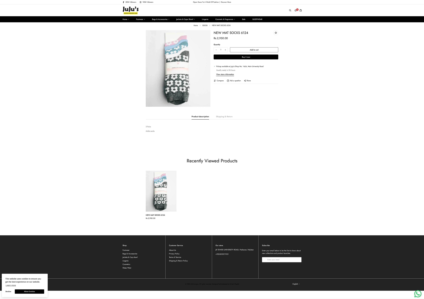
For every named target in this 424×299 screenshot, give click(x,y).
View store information (225, 74)
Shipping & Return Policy (178, 260)
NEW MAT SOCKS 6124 (155, 215)
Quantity (217, 44)
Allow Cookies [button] (29, 291)
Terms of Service (175, 257)
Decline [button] (8, 291)
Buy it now (246, 57)
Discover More (226, 2)
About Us (172, 250)
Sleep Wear (127, 268)
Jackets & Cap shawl (130, 257)
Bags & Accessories (160, 19)
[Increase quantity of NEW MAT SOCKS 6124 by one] (225, 49)
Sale (243, 19)
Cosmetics (126, 264)
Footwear (139, 19)
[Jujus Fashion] (131, 10)
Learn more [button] (11, 285)
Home (125, 19)
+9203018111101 (222, 254)
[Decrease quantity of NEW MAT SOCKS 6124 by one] (216, 49)
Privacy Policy (174, 253)
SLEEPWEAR (257, 19)
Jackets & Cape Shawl (184, 19)
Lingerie (205, 19)
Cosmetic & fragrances (224, 19)
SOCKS (204, 25)
